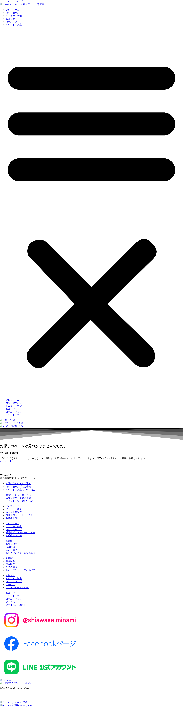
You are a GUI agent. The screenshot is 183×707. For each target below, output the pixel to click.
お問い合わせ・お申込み (18, 483)
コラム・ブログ (14, 21)
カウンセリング (14, 12)
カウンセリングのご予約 (18, 486)
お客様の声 (11, 544)
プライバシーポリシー (17, 587)
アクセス (10, 584)
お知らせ (10, 18)
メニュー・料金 (14, 15)
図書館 (9, 541)
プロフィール (12, 9)
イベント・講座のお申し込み (20, 489)
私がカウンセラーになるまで (20, 553)
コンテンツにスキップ (11, 1)
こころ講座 (11, 550)
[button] (91, 212)
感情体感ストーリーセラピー (20, 515)
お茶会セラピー (14, 518)
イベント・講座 (14, 24)
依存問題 (10, 547)
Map (32, 478)
